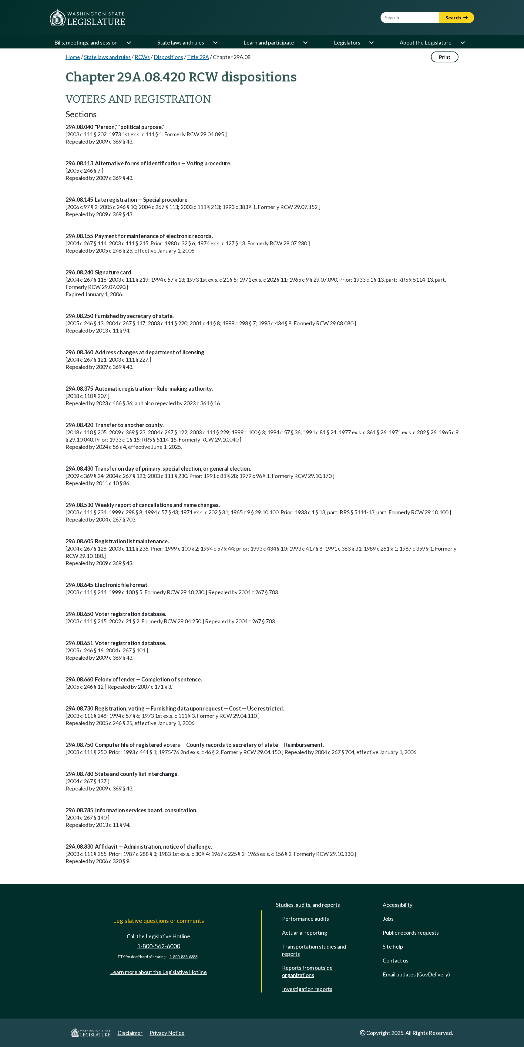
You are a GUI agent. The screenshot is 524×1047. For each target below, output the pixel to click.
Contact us (395, 960)
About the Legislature (426, 42)
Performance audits (305, 918)
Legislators (347, 42)
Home (73, 57)
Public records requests (411, 932)
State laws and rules (180, 42)
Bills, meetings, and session (86, 42)
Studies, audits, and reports (308, 904)
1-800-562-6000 (158, 946)
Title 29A (198, 57)
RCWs (142, 57)
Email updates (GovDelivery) (416, 974)
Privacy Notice (166, 1032)
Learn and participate (269, 42)
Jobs (388, 918)
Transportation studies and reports (314, 950)
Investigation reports (307, 989)
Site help (393, 946)
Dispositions (168, 57)
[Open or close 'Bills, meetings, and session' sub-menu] (128, 42)
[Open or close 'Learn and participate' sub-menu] (305, 42)
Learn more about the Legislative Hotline (158, 972)
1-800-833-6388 (183, 957)
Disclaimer (130, 1032)
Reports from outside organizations (307, 971)
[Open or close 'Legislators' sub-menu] (371, 42)
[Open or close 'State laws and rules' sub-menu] (215, 42)
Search (453, 17)
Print (444, 57)
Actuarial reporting (304, 932)
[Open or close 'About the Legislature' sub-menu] (462, 42)
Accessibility (397, 904)
